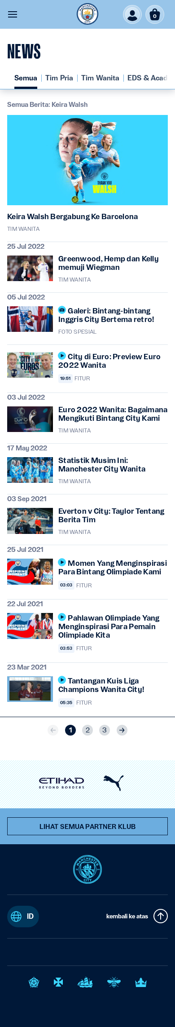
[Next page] (122, 730)
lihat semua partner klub (87, 826)
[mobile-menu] (12, 14)
